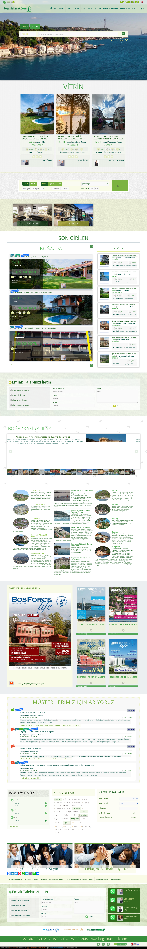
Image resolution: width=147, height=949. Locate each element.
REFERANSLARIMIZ (127, 8)
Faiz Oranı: (102, 808)
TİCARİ (77, 8)
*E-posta (55, 402)
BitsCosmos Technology (37, 948)
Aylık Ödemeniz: (104, 813)
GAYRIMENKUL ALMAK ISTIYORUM (52, 879)
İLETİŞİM (140, 8)
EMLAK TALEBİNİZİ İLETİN (129, 2)
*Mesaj (98, 388)
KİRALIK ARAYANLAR (31, 879)
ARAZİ (83, 8)
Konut (44, 184)
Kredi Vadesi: (103, 803)
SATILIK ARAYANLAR (15, 879)
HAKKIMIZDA (59, 8)
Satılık (25, 26)
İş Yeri (52, 184)
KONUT (69, 8)
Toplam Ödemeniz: (105, 817)
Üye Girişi (133, 948)
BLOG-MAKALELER (110, 8)
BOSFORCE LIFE (116, 879)
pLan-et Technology (56, 948)
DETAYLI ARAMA (94, 8)
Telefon (55, 395)
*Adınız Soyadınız (59, 388)
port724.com (13, 948)
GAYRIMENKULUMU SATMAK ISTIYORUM (79, 879)
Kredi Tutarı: (103, 798)
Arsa (59, 184)
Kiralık (35, 26)
